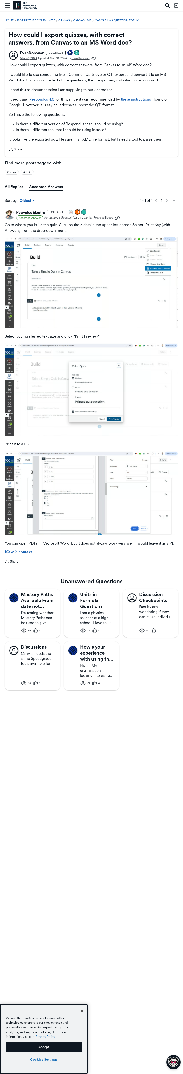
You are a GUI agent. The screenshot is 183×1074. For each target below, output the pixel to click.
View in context (18, 552)
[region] (44, 1039)
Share (15, 149)
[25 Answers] (78, 212)
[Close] (82, 1011)
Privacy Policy (45, 1036)
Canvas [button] (11, 172)
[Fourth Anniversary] (70, 53)
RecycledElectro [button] (30, 212)
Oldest (26, 201)
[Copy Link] (93, 58)
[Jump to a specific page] (174, 200)
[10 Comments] (84, 212)
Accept (44, 1047)
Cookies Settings (44, 1059)
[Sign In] (176, 5)
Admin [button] (27, 172)
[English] (25, 5)
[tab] (14, 187)
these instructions (136, 99)
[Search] (167, 5)
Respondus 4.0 (41, 99)
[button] (13, 55)
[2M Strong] (71, 212)
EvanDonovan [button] (32, 53)
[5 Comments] (77, 53)
